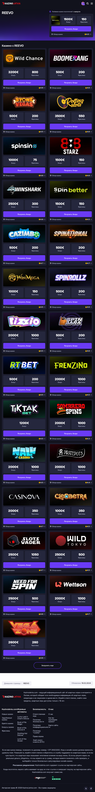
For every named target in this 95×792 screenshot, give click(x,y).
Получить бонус (71, 29)
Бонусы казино (8, 727)
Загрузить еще (47, 665)
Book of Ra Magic (21, 723)
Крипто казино (7, 723)
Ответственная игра (39, 715)
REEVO (26, 683)
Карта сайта (53, 725)
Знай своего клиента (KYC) (38, 741)
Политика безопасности (38, 721)
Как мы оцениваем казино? (52, 720)
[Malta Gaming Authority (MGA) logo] (40, 778)
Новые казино (7, 714)
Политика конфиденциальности (41, 726)
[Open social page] (86, 788)
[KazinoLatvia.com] (11, 3)
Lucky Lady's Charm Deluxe (23, 718)
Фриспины (6, 731)
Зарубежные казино (7, 719)
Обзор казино (58, 34)
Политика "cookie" (37, 732)
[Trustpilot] (56, 778)
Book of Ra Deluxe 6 (21, 729)
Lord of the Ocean (21, 740)
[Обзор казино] (55, 20)
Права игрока (38, 736)
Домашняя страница (12, 683)
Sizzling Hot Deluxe (22, 734)
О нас (50, 714)
